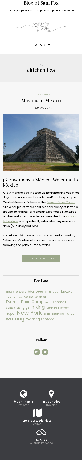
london (64, 307)
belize (48, 291)
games (10, 307)
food (48, 302)
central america (14, 297)
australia (20, 291)
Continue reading (41, 258)
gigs (26, 307)
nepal (10, 313)
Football (59, 302)
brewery (66, 292)
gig (19, 307)
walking (15, 318)
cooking (29, 296)
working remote (40, 319)
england (40, 296)
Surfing (70, 314)
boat (56, 292)
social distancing (54, 313)
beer (39, 291)
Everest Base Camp (61, 202)
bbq (31, 292)
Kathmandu (53, 307)
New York (29, 312)
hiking (38, 307)
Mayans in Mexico (41, 100)
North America (41, 94)
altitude (10, 291)
